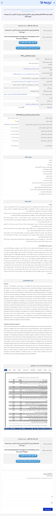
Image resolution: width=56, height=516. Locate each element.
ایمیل (52, 502)
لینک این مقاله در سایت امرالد (32, 104)
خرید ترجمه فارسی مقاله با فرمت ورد (27, 48)
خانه (51, 9)
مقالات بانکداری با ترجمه (29, 9)
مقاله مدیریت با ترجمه (45, 9)
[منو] (2, 3)
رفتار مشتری (17, 82)
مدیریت (37, 69)
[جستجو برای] (54, 3)
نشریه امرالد (49, 107)
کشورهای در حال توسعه (26, 82)
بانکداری (37, 74)
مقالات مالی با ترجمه (37, 9)
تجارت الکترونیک (30, 74)
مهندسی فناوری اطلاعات (28, 69)
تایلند (33, 82)
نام (52, 496)
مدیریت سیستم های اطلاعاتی (19, 74)
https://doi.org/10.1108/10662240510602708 (15, 95)
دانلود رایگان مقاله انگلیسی (27, 42)
